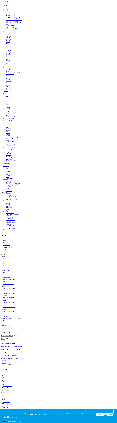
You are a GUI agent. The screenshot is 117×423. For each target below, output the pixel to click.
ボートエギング (10, 75)
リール (4, 380)
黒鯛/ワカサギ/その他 (11, 27)
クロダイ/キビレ (10, 78)
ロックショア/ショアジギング (13, 72)
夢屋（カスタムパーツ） (12, 28)
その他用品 (6, 390)
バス (7, 49)
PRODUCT (5, 8)
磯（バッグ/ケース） (11, 160)
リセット (7, 338)
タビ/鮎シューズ (10, 140)
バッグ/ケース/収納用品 (9, 388)
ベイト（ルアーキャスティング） (14, 20)
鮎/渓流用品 (9, 174)
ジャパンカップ (10, 195)
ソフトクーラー (10, 115)
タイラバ (8, 42)
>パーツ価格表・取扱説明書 (13, 214)
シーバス (8, 69)
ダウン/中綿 (9, 124)
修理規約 (5, 407)
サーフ (7, 71)
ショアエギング (10, 74)
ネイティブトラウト (11, 88)
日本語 (4, 325)
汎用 (7, 96)
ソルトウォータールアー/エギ (13, 97)
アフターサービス (10, 209)
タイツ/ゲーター (10, 138)
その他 (7, 210)
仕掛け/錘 (8, 170)
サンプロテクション (11, 130)
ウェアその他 (9, 135)
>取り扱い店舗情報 (10, 228)
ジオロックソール (10, 144)
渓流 (7, 59)
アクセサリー (9, 171)
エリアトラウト (10, 89)
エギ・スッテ (9, 37)
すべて (7, 202)
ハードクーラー (10, 113)
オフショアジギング (11, 82)
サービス (5, 399)
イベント (5, 396)
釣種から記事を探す (11, 181)
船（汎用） (8, 52)
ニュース (5, 398)
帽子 (7, 131)
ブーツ (7, 142)
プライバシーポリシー (8, 404)
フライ (7, 47)
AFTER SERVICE (10, 213)
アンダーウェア (10, 128)
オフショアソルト (10, 40)
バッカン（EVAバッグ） (12, 157)
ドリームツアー (10, 197)
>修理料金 (8, 215)
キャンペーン (9, 193)
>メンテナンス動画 (10, 220)
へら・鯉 (8, 60)
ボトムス (8, 127)
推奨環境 (5, 403)
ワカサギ (8, 61)
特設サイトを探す (10, 185)
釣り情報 (3, 392)
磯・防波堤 (8, 54)
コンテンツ (8, 206)
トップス (8, 125)
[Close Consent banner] (115, 411)
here (50, 412)
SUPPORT (8, 221)
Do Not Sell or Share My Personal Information (104, 415)
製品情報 (8, 204)
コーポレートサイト (8, 406)
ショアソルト (9, 36)
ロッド (4, 381)
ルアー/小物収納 (10, 159)
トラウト (8, 46)
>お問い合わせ (9, 226)
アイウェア (8, 145)
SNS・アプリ (9, 191)
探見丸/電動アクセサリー (12, 25)
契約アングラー (10, 189)
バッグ (7, 152)
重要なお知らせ (10, 203)
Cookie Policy (6, 416)
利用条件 (5, 409)
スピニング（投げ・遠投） (12, 18)
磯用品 (7, 172)
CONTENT (5, 179)
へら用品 (8, 175)
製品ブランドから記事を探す (13, 184)
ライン (4, 384)
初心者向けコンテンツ (11, 186)
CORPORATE (6, 1)
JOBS (4, 229)
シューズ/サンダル (10, 141)
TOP (2, 329)
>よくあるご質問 (10, 225)
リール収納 (8, 153)
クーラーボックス (7, 386)
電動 (7, 24)
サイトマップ (6, 402)
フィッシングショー (11, 196)
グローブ (8, 133)
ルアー (4, 383)
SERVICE (5, 211)
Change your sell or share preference (11, 417)
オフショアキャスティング (12, 81)
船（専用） (8, 53)
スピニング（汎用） (11, 14)
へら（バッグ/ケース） (11, 162)
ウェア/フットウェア (8, 387)
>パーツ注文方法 (10, 218)
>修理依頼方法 (9, 217)
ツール (7, 168)
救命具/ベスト (9, 134)
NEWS (4, 200)
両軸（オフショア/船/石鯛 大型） (14, 22)
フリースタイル (10, 50)
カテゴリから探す (13, 335)
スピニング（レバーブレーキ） (13, 17)
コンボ (7, 30)
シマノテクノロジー (11, 188)
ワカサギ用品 (9, 178)
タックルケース (10, 156)
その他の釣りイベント (11, 199)
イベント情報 (9, 207)
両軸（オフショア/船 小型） (13, 21)
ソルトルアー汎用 (10, 44)
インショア (8, 43)
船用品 (7, 177)
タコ (7, 76)
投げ (7, 56)
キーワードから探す (5, 335)
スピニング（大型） (11, 15)
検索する (3, 338)
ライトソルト (9, 39)
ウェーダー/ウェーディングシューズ (15, 137)
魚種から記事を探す (11, 182)
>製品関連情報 (9, 224)
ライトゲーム (9, 79)
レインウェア (9, 123)
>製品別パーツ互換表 (11, 222)
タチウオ (8, 85)
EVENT (5, 192)
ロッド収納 (8, 155)
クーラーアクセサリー (11, 116)
